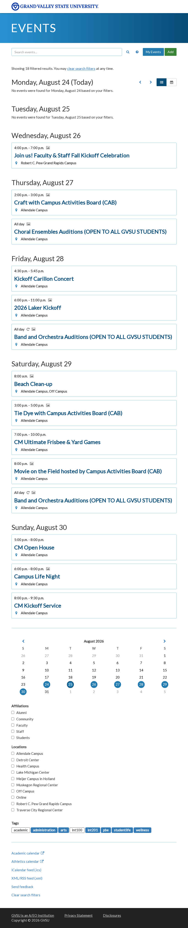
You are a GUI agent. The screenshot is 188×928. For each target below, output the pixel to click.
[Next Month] (164, 641)
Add (171, 52)
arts (64, 830)
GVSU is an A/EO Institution (32, 915)
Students (22, 738)
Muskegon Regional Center (36, 785)
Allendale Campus (28, 753)
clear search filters (81, 68)
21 (141, 677)
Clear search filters (25, 895)
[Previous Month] (23, 641)
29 (94, 656)
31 (141, 656)
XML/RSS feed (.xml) (26, 878)
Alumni (20, 712)
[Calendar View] (171, 82)
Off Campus (24, 791)
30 (118, 656)
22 (165, 677)
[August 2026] (140, 82)
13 (118, 670)
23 (23, 684)
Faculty (21, 725)
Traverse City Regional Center (38, 810)
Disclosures (112, 915)
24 (47, 684)
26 (23, 656)
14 (141, 670)
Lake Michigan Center (32, 772)
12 (94, 670)
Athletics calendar (25, 861)
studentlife (122, 830)
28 (70, 656)
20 (118, 677)
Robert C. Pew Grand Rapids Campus (43, 804)
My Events (153, 52)
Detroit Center (26, 760)
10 (47, 670)
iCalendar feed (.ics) (26, 870)
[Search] (128, 52)
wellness (142, 830)
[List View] (162, 82)
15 (165, 670)
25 (70, 684)
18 (70, 677)
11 (70, 670)
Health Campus (26, 766)
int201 (93, 830)
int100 (77, 830)
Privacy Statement (78, 915)
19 (94, 677)
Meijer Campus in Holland (34, 779)
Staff (19, 731)
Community (23, 719)
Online (20, 797)
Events (33, 28)
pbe (106, 830)
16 (23, 677)
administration (44, 830)
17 (47, 677)
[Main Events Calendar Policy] (137, 52)
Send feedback (22, 887)
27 (47, 656)
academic (21, 830)
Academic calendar (25, 853)
